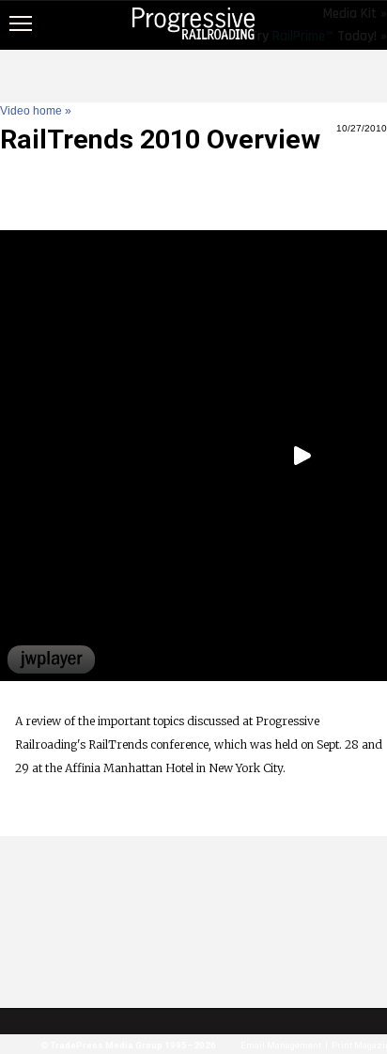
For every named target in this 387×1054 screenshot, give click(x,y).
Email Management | (282, 1045)
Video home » (35, 110)
